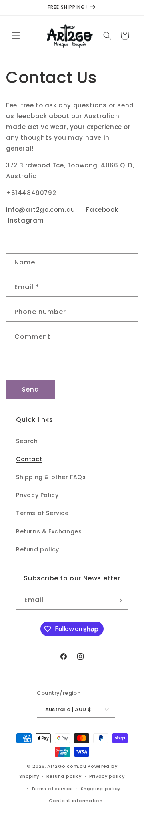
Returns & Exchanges (49, 531)
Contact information (75, 800)
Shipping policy (101, 788)
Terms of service (52, 788)
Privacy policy (107, 776)
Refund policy (37, 549)
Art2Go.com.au (66, 766)
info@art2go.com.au (40, 209)
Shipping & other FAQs (51, 477)
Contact (29, 459)
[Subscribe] (119, 600)
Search (27, 441)
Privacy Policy (37, 495)
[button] (16, 35)
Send (30, 389)
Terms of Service (42, 513)
